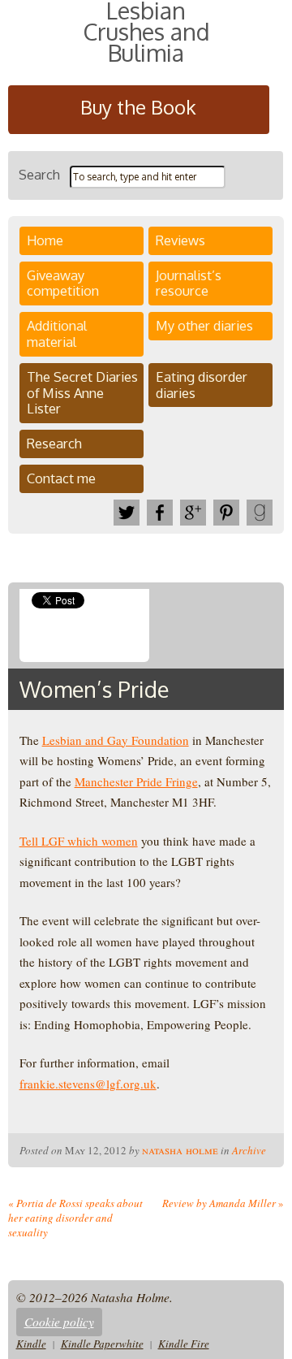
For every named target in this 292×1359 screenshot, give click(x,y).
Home (45, 240)
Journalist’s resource (188, 283)
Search (39, 174)
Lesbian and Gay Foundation (115, 740)
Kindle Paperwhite (102, 1343)
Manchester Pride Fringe (136, 781)
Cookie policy (59, 1322)
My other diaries (204, 325)
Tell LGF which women (78, 841)
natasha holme (180, 1150)
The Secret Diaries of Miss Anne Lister (82, 393)
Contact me (61, 478)
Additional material (57, 333)
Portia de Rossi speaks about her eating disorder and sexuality (75, 1218)
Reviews (180, 240)
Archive (249, 1150)
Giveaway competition (63, 283)
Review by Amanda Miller (223, 1203)
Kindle (31, 1343)
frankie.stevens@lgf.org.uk (88, 1084)
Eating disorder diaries (201, 384)
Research (54, 443)
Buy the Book (138, 106)
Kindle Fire (183, 1343)
